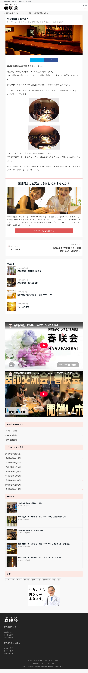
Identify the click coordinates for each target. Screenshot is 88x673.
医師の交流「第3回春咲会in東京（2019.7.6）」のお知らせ (40, 557)
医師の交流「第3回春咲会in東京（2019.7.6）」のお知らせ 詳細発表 (44, 544)
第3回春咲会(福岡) (13, 480)
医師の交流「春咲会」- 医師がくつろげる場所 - (45, 660)
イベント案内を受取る (44, 231)
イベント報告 (27, 22)
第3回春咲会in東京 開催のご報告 (30, 530)
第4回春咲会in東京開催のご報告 (30, 503)
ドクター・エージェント (48, 663)
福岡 (56, 22)
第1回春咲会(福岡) (13, 489)
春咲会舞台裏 (11, 440)
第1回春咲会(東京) (13, 454)
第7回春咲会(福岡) (13, 463)
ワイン (19, 580)
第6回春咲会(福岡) (13, 467)
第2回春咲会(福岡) (13, 485)
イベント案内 (11, 431)
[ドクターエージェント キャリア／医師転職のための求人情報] (44, 606)
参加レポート (50, 22)
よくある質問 (8, 635)
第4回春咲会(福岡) (13, 476)
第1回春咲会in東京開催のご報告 (29, 271)
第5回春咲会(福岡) (37, 22)
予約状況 (26, 580)
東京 (53, 580)
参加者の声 (46, 580)
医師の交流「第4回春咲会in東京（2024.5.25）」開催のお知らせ (42, 517)
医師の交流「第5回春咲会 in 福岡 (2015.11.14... (35, 295)
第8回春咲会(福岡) (13, 458)
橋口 (61, 22)
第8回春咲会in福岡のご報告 (27, 283)
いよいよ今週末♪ (23, 307)
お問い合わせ (8, 637)
